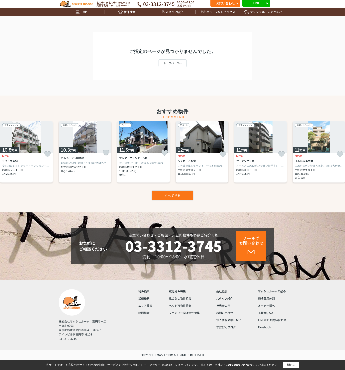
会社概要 (221, 291)
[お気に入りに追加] (47, 154)
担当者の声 (223, 306)
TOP (84, 12)
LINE (256, 3)
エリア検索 (145, 306)
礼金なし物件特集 (180, 298)
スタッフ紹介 (174, 12)
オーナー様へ (266, 306)
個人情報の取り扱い (228, 320)
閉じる (291, 364)
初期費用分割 (266, 298)
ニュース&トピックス (220, 12)
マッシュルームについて (266, 12)
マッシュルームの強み (272, 291)
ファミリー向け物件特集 (184, 313)
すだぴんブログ (226, 327)
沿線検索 (144, 298)
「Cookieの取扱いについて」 (239, 365)
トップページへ (173, 63)
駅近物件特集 (177, 291)
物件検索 (130, 12)
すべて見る (172, 195)
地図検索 (144, 313)
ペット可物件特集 (180, 306)
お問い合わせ (225, 3)
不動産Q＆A (265, 313)
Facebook (264, 327)
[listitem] (85, 152)
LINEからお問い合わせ (272, 320)
